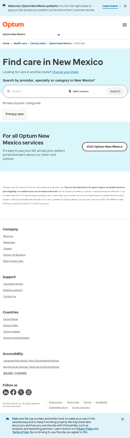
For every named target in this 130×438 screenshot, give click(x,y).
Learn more (110, 6)
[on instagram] (29, 392)
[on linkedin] (6, 392)
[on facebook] (13, 392)
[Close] (125, 6)
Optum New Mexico (14, 34)
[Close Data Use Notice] (123, 419)
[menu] (124, 25)
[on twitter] (21, 392)
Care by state (38, 43)
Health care (20, 43)
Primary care (15, 114)
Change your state (65, 72)
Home (6, 43)
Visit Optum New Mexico (105, 147)
